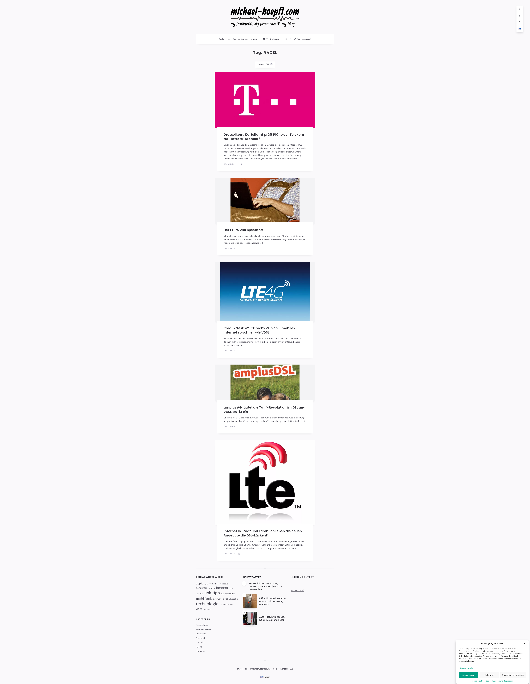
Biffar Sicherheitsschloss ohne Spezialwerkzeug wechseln (272, 601)
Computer (213, 583)
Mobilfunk (204, 598)
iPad (231, 588)
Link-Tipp (212, 593)
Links (202, 642)
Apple (199, 583)
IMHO (265, 39)
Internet (222, 588)
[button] (524, 643)
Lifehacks (274, 39)
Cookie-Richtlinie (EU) (283, 668)
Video (199, 609)
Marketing (230, 593)
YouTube (207, 609)
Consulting (201, 633)
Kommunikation (240, 39)
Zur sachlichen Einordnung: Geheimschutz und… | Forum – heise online (265, 586)
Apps (206, 584)
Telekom (224, 604)
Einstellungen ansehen (513, 675)
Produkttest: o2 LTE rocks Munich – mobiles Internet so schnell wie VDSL (259, 330)
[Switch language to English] (519, 29)
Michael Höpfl (297, 590)
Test (231, 604)
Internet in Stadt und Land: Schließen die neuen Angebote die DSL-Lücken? (263, 533)
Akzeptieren (469, 675)
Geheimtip (201, 587)
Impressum (508, 681)
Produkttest (230, 598)
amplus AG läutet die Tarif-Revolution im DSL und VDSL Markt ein (264, 409)
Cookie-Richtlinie (477, 681)
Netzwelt (254, 39)
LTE (222, 593)
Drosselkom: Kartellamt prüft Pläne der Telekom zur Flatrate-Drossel (264, 136)
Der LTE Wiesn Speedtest (244, 230)
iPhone (199, 593)
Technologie (224, 39)
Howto (212, 588)
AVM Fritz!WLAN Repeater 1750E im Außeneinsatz (272, 618)
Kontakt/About (304, 39)
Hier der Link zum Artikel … (286, 158)
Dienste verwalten (467, 668)
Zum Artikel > (229, 164)
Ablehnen (489, 675)
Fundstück (224, 583)
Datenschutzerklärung (494, 681)
